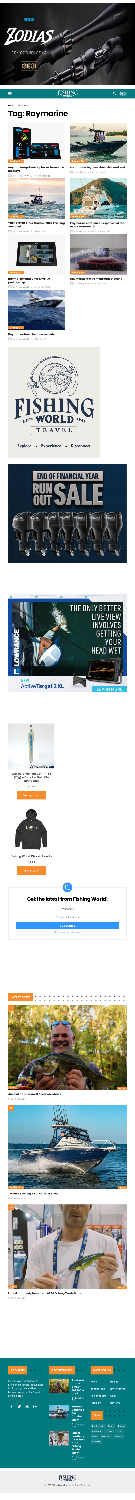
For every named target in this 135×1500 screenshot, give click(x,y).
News (12, 1091)
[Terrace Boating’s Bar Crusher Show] (67, 1150)
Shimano (96, 1445)
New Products (99, 1399)
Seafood (118, 1439)
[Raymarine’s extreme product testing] (98, 257)
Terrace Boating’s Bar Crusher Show (33, 1197)
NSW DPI (105, 1439)
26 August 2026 (18, 1102)
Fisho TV (96, 1406)
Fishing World (22, 179)
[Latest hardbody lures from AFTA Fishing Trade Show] (67, 1250)
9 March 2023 (39, 342)
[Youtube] (27, 1410)
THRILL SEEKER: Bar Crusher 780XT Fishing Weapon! (36, 228)
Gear (12, 1290)
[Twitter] (19, 1410)
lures (94, 1439)
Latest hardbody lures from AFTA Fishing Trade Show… (46, 1296)
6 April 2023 (100, 286)
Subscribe (68, 929)
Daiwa (121, 1429)
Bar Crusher (98, 1429)
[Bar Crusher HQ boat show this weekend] (98, 146)
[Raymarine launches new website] (36, 313)
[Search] (114, 97)
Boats (111, 1429)
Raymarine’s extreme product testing (96, 282)
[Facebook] (11, 1410)
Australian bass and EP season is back (34, 1097)
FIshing (109, 1434)
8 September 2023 (41, 290)
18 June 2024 (101, 175)
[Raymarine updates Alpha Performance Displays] (36, 146)
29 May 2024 (39, 234)
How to (114, 1385)
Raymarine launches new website (31, 338)
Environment (117, 1392)
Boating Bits (16, 164)
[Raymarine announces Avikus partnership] (36, 257)
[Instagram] (35, 1410)
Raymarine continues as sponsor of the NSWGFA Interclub (97, 228)
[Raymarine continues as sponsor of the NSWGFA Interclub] (98, 202)
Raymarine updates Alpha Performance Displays (36, 172)
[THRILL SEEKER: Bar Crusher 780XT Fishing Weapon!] (36, 202)
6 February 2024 (102, 234)
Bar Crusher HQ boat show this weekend (97, 171)
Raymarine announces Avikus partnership (29, 283)
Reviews (115, 1406)
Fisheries (96, 1434)
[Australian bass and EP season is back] (67, 1051)
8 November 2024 (41, 179)
